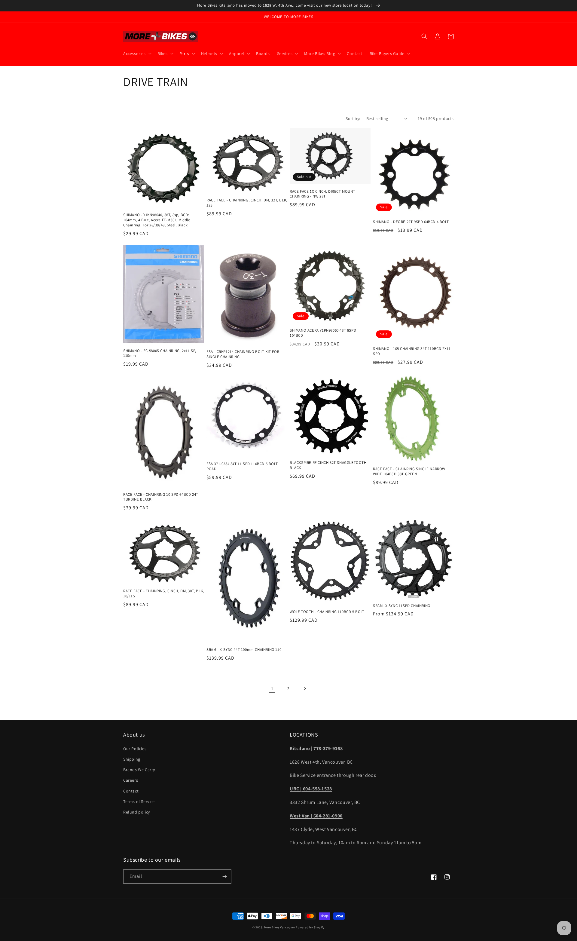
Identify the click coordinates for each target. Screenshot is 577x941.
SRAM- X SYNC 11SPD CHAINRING (401, 605)
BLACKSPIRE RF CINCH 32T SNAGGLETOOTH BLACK (328, 465)
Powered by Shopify (310, 927)
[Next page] (304, 688)
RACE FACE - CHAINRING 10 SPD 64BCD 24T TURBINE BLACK (160, 497)
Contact (131, 791)
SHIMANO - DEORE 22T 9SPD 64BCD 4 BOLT (411, 221)
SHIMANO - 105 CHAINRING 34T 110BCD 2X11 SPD (411, 351)
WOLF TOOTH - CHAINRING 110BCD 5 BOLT (327, 611)
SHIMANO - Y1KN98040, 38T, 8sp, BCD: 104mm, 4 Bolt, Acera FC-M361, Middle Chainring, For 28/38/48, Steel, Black (156, 220)
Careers (130, 780)
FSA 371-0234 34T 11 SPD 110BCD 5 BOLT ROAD (242, 466)
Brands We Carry (139, 769)
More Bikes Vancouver (279, 927)
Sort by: (353, 118)
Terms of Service (139, 801)
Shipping (131, 759)
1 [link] (272, 688)
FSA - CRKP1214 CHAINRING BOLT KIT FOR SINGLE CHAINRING (242, 354)
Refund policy (136, 812)
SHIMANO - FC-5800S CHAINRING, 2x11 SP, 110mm (159, 353)
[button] (137, 53)
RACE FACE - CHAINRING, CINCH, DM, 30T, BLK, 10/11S (163, 594)
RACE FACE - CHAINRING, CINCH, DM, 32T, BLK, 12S (246, 203)
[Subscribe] (224, 876)
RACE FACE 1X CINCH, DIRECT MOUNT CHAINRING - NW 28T (322, 194)
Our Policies (134, 748)
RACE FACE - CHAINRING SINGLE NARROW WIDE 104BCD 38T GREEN (409, 472)
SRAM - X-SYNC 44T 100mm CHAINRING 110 (243, 649)
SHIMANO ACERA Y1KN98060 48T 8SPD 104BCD (323, 333)
